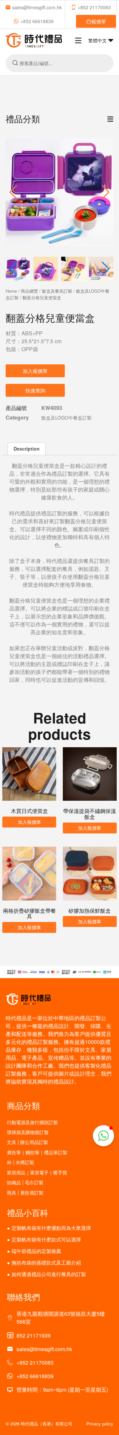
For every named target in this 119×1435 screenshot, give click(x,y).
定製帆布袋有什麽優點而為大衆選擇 (51, 1227)
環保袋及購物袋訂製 (28, 1132)
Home (11, 291)
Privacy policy (99, 1423)
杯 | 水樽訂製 (20, 1162)
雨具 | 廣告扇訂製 (25, 1193)
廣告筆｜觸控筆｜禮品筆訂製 (37, 1152)
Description (27, 448)
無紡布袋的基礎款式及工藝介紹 (46, 1262)
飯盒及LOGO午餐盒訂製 (66, 417)
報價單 (98, 21)
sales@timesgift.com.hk (37, 7)
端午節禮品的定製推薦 (36, 1250)
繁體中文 (98, 40)
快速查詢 (35, 390)
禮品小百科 (27, 1212)
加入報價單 (35, 370)
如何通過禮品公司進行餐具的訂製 (49, 1273)
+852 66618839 (37, 21)
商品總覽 (29, 291)
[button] (105, 192)
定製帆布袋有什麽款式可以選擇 (46, 1239)
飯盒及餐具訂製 (57, 291)
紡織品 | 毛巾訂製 (25, 1182)
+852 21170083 (94, 7)
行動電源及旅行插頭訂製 (32, 1122)
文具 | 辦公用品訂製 (27, 1142)
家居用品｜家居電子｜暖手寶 (37, 1172)
